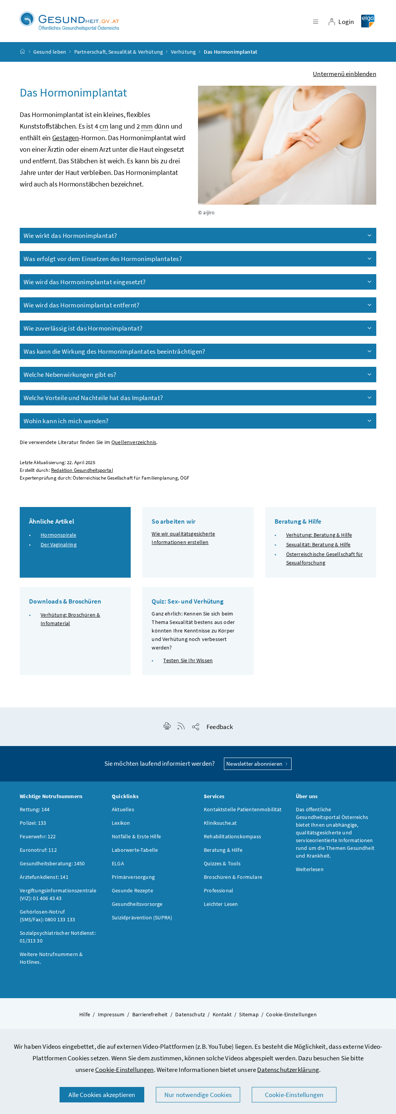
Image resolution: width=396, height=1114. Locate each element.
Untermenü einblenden (344, 74)
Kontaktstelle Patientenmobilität (243, 809)
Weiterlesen (310, 869)
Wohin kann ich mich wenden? (66, 421)
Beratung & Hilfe (223, 849)
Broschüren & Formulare (233, 876)
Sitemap (248, 1014)
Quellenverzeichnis (133, 442)
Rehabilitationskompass (232, 836)
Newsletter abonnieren (254, 763)
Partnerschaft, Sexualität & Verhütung (118, 51)
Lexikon (121, 822)
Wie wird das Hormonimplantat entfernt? (82, 305)
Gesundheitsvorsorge (137, 903)
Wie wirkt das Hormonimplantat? (70, 235)
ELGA (118, 863)
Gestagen (65, 137)
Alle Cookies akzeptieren (101, 1094)
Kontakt (222, 1014)
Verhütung (183, 51)
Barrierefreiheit (150, 1014)
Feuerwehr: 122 (38, 836)
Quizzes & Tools (222, 863)
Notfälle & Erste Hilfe (136, 836)
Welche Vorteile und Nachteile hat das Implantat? (93, 397)
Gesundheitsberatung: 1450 (52, 863)
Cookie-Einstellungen (124, 1069)
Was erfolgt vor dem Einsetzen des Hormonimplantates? (103, 258)
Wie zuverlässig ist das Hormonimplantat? (83, 328)
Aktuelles (123, 809)
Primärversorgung (133, 876)
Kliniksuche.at (220, 822)
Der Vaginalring (59, 544)
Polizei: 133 (33, 822)
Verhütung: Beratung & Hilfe (319, 534)
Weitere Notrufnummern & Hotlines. (51, 958)
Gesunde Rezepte (132, 890)
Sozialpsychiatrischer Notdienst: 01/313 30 (58, 936)
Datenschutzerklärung (288, 1069)
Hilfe (84, 1014)
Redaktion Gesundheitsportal (82, 470)
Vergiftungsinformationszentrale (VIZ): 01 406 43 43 (58, 894)
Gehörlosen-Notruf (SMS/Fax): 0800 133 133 (47, 915)
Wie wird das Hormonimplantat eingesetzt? (84, 282)
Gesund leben (49, 51)
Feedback (220, 727)
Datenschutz (190, 1014)
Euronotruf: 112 (38, 849)
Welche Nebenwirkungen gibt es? (70, 374)
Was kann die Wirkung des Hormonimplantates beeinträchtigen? (114, 351)
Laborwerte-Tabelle (135, 849)
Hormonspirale (58, 534)
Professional (218, 890)
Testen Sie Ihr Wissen (188, 660)
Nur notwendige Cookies (198, 1094)
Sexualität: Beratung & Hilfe (318, 544)
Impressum (111, 1014)
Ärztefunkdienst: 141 (44, 876)
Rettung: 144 (35, 809)
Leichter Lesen (221, 903)
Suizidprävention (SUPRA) (142, 917)
